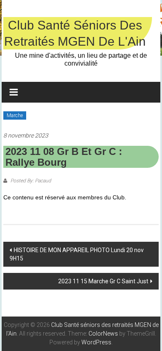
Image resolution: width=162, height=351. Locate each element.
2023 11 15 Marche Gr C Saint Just (103, 281)
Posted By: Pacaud (30, 181)
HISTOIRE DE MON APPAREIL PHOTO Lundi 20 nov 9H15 (77, 254)
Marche (15, 115)
